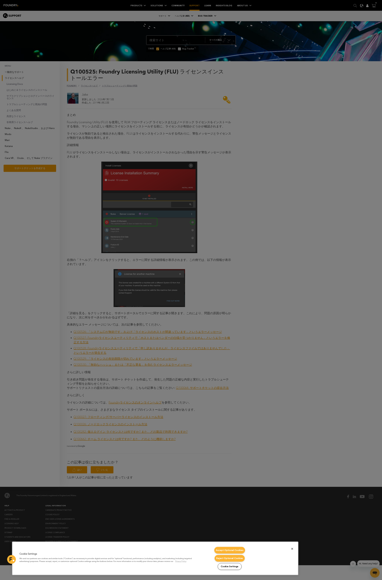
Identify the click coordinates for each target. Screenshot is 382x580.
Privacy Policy (180, 561)
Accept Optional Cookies (230, 550)
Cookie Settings (229, 566)
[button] (11, 559)
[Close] (292, 549)
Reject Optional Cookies (229, 558)
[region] (155, 558)
